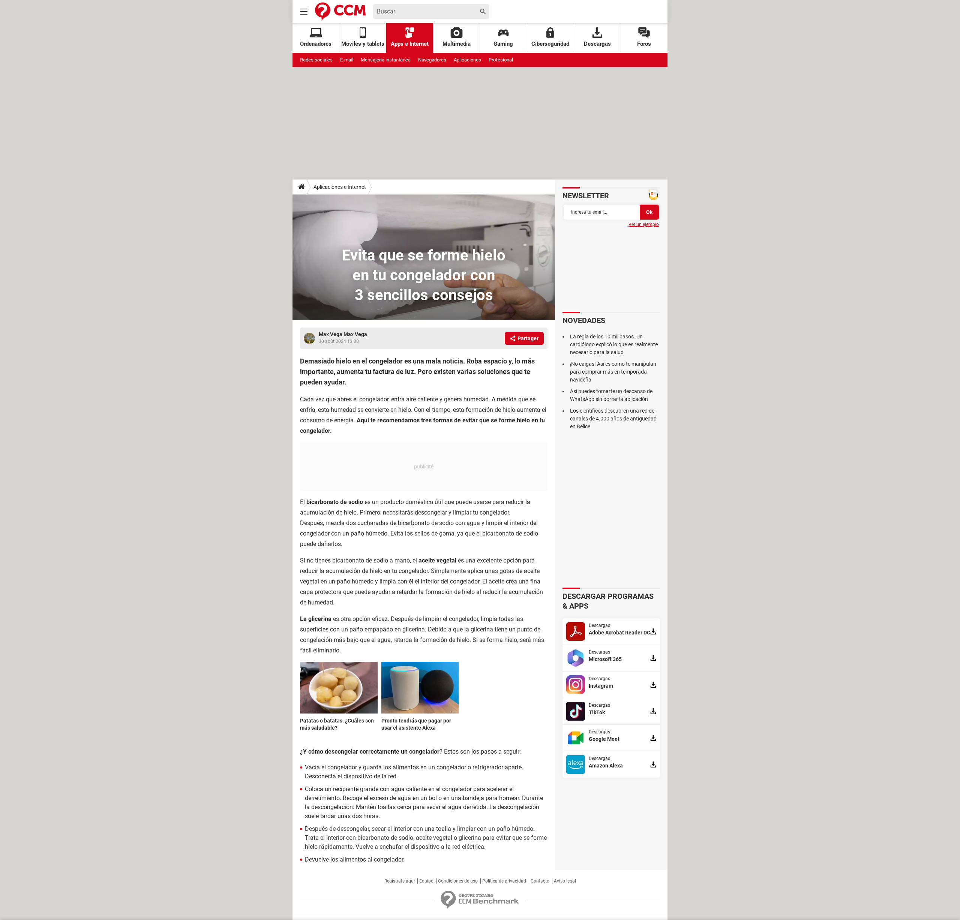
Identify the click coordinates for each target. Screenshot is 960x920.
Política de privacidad (504, 881)
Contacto (540, 881)
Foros (644, 43)
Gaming (503, 43)
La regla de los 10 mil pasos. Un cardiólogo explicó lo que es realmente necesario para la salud (614, 344)
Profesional (501, 60)
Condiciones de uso (458, 881)
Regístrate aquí (399, 881)
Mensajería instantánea (386, 60)
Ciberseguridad (550, 43)
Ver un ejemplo (643, 224)
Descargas (597, 43)
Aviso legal (565, 881)
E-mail (346, 60)
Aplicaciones (467, 60)
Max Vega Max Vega (343, 334)
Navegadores (432, 60)
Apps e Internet (410, 43)
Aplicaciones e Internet (340, 187)
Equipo (426, 881)
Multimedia (456, 43)
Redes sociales (316, 60)
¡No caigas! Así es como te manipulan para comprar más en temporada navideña (613, 372)
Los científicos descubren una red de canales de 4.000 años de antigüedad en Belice (613, 418)
